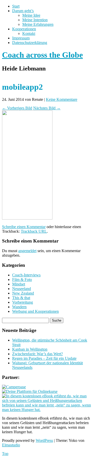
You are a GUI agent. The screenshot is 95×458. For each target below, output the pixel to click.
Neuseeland (21, 288)
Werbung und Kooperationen (35, 311)
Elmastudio (11, 445)
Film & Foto (22, 279)
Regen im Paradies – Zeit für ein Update (44, 358)
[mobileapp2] (27, 218)
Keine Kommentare (61, 99)
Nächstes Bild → (47, 108)
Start (16, 6)
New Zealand (23, 293)
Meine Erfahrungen (37, 24)
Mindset (18, 284)
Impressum (21, 38)
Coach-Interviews (26, 275)
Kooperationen (24, 29)
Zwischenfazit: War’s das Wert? (37, 354)
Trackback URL (34, 231)
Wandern (19, 307)
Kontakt (28, 33)
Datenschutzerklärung (29, 42)
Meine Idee (31, 15)
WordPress (44, 440)
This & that (21, 298)
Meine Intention (35, 20)
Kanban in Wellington (29, 349)
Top (5, 453)
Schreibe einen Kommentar (24, 227)
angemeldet (27, 251)
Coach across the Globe (42, 54)
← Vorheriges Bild (17, 108)
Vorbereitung (22, 302)
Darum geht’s (23, 11)
